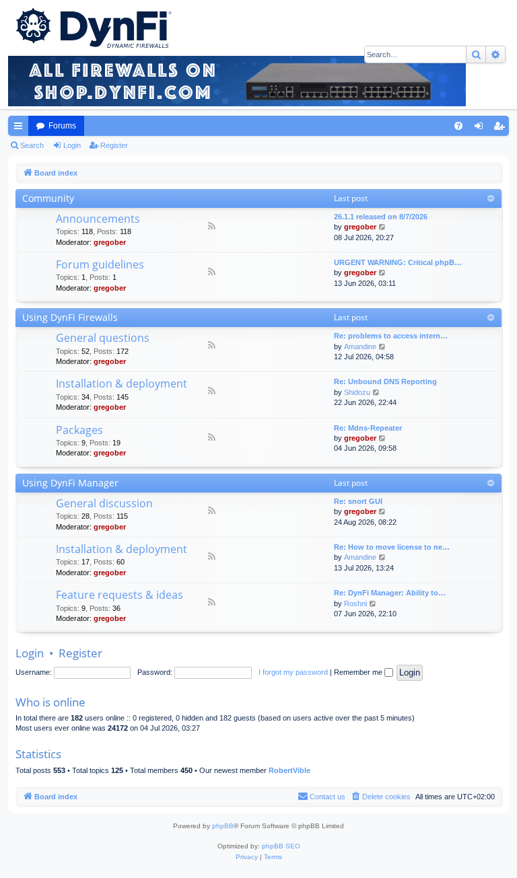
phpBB (223, 826)
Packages (79, 430)
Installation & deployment (121, 383)
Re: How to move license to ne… (392, 547)
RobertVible (289, 770)
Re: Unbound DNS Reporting (385, 381)
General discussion (104, 503)
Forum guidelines (100, 264)
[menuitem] (458, 126)
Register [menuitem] (501, 128)
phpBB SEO (281, 846)
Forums (62, 126)
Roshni (355, 603)
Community (48, 198)
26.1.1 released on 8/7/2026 (380, 217)
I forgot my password (293, 672)
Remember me (359, 672)
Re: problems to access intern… (391, 336)
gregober (110, 242)
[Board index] (92, 27)
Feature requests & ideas (119, 594)
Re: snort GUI (358, 501)
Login (72, 145)
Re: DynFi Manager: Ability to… (390, 593)
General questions (102, 337)
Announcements (98, 218)
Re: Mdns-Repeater (368, 428)
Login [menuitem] (481, 128)
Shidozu (357, 392)
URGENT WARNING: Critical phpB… (398, 262)
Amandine (360, 346)
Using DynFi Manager (70, 482)
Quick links (20, 128)
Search (32, 145)
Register (114, 145)
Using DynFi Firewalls (70, 317)
